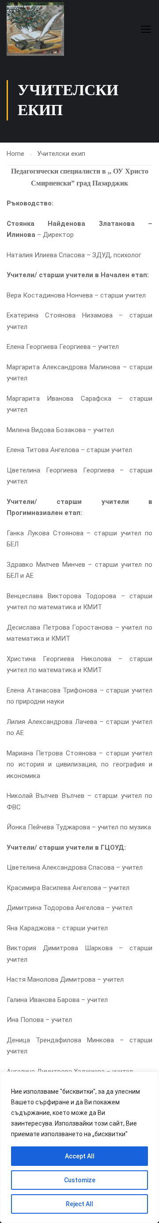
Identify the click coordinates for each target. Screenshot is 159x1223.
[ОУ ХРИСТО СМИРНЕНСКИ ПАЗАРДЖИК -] (35, 29)
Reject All (79, 1204)
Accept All (80, 1156)
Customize (79, 1180)
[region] (79, 1147)
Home (15, 154)
